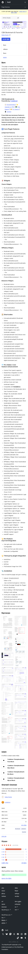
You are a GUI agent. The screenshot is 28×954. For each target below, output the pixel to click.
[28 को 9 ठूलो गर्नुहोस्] (11, 694)
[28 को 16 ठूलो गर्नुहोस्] (24, 639)
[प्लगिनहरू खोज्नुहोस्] (18, 17)
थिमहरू (16, 891)
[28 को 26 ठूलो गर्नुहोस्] (24, 728)
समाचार (3, 891)
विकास (4, 53)
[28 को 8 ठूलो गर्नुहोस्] (11, 686)
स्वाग (17, 910)
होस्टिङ (3, 893)
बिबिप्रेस (4, 920)
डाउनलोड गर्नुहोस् (6, 39)
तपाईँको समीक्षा (5, 863)
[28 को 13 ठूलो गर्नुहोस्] (11, 737)
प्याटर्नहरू (17, 896)
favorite (24, 832)
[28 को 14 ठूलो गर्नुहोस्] (24, 618)
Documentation (11, 104)
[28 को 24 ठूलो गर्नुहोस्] (24, 712)
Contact (9, 111)
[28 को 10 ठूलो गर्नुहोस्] (11, 704)
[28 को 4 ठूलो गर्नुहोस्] (11, 654)
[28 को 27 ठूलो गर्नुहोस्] (24, 736)
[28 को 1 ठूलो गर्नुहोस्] (11, 618)
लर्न (2, 901)
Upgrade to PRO (9, 107)
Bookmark (17, 828)
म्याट (3, 917)
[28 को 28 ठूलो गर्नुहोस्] (24, 743)
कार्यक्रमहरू (17, 904)
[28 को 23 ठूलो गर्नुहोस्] (24, 703)
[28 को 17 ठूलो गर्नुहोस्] (24, 648)
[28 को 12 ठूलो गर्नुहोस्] (11, 726)
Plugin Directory (6, 7)
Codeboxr (14, 101)
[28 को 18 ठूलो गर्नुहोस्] (24, 658)
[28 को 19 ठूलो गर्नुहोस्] (24, 669)
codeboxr (7, 802)
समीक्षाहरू (5, 49)
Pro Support (15, 109)
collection (23, 828)
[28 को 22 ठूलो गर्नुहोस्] (24, 695)
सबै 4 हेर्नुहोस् (23, 825)
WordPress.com (7, 915)
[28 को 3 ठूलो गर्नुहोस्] (11, 643)
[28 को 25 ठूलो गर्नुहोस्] (24, 720)
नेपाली (6, 930)
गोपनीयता (4, 896)
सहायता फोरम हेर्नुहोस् (6, 878)
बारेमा (3, 888)
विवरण (4, 45)
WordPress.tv (6, 910)
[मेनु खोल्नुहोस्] (25, 2)
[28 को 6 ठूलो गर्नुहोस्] (11, 669)
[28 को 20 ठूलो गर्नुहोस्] (24, 678)
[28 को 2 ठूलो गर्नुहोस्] (11, 631)
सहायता (5, 57)
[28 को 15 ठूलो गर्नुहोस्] (24, 629)
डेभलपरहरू (4, 907)
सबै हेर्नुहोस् (23, 863)
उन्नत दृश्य (4, 836)
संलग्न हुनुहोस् (18, 901)
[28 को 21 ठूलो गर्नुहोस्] (24, 687)
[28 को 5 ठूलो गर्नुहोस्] (11, 661)
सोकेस (16, 888)
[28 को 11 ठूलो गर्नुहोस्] (11, 718)
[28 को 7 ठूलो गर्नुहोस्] (11, 677)
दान (16, 907)
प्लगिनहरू (17, 893)
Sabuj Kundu (5, 35)
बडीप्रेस (4, 923)
